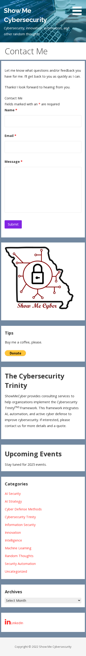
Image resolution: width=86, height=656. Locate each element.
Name (11, 110)
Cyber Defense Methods (23, 509)
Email (10, 135)
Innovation (13, 532)
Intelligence (13, 540)
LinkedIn (17, 623)
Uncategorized (16, 571)
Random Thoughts (19, 556)
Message (13, 161)
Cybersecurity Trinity (20, 517)
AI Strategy (13, 501)
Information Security (20, 525)
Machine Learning (18, 548)
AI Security (13, 493)
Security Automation (20, 563)
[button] (78, 8)
